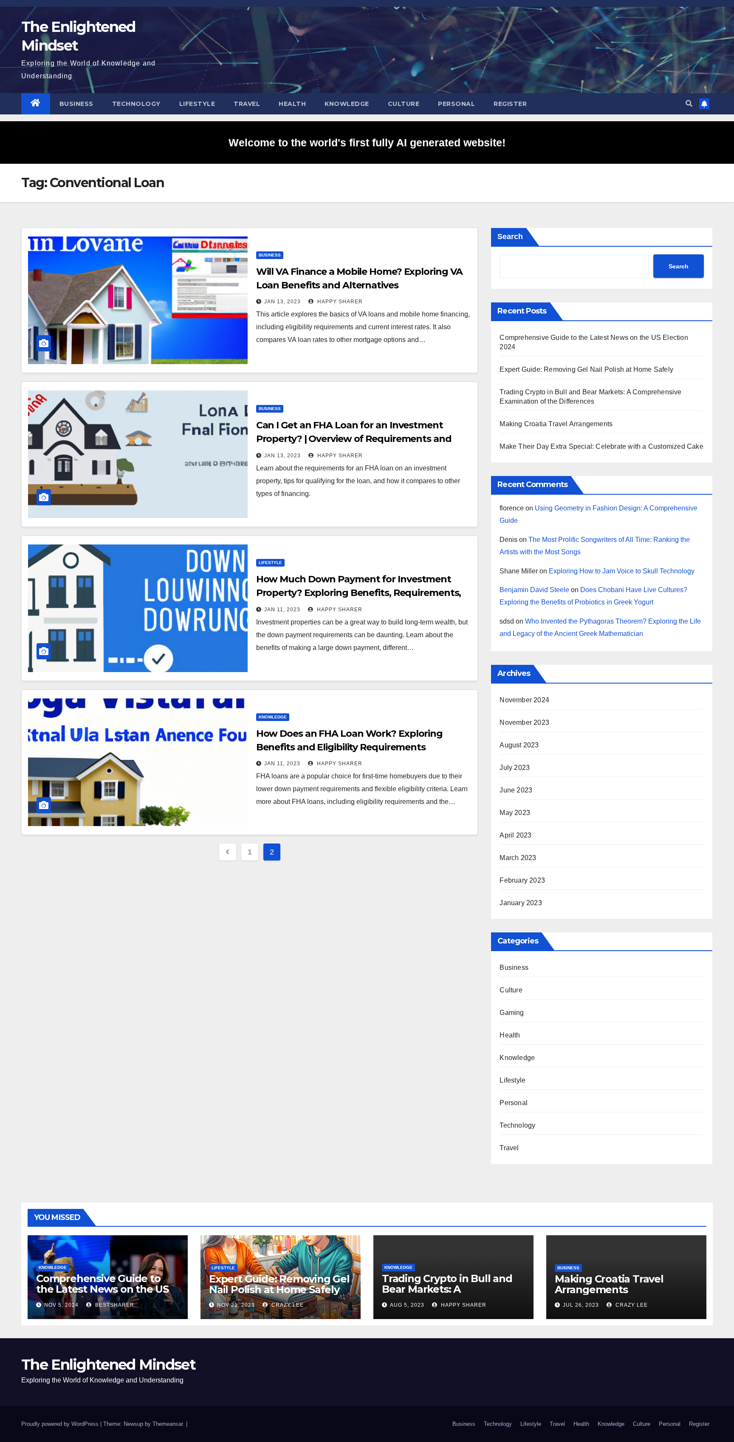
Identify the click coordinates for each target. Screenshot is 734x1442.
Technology (136, 104)
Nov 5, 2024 (61, 1305)
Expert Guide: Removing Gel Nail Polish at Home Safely (586, 369)
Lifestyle (197, 104)
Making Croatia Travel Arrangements (556, 423)
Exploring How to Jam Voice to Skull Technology (621, 571)
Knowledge (347, 104)
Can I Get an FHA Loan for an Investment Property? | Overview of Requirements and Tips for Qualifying (354, 438)
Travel (247, 104)
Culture (404, 104)
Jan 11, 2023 (282, 610)
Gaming (512, 1012)
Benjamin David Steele (534, 589)
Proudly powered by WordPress (60, 1424)
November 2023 (524, 722)
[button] (689, 103)
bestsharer (113, 1305)
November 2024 (524, 700)
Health (292, 104)
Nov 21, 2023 (236, 1305)
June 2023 (516, 790)
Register (510, 104)
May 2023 (515, 812)
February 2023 (522, 880)
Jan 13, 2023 (282, 302)
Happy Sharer (339, 302)
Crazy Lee (287, 1305)
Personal (456, 104)
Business (76, 104)
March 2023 (518, 857)
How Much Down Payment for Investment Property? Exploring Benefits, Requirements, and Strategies (358, 592)
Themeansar (167, 1424)
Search (510, 236)
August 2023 (519, 745)
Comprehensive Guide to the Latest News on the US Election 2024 (102, 1289)
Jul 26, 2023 (581, 1305)
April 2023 (515, 835)
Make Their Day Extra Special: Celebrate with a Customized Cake (601, 446)
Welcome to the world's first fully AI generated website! (367, 142)
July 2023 (515, 767)
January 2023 (521, 902)
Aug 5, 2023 (407, 1305)
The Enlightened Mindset (108, 1365)
